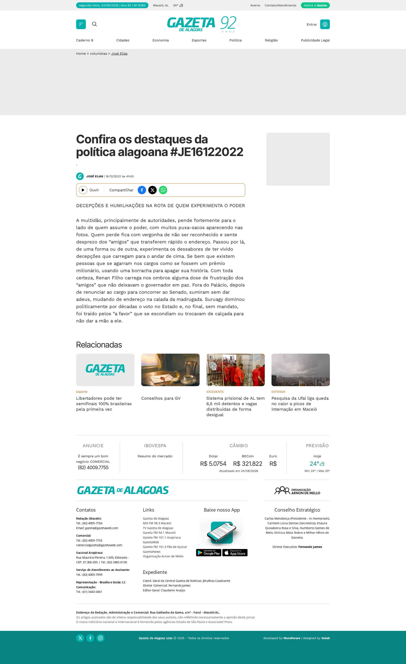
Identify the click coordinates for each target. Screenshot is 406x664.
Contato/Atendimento (280, 5)
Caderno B (84, 40)
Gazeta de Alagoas (156, 518)
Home (81, 54)
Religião (271, 40)
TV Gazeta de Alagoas (158, 528)
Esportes (199, 40)
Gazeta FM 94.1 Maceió (159, 533)
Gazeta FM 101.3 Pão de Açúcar (165, 547)
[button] (325, 24)
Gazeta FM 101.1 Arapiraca (162, 537)
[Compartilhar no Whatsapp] (163, 190)
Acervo (255, 5)
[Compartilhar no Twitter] (152, 190)
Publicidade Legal (315, 40)
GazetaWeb (151, 542)
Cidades (122, 40)
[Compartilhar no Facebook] (142, 190)
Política (235, 40)
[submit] (94, 24)
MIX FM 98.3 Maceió (157, 523)
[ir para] (222, 532)
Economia (160, 40)
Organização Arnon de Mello (163, 556)
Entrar (312, 24)
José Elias (119, 54)
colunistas (98, 54)
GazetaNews (151, 552)
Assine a (315, 5)
